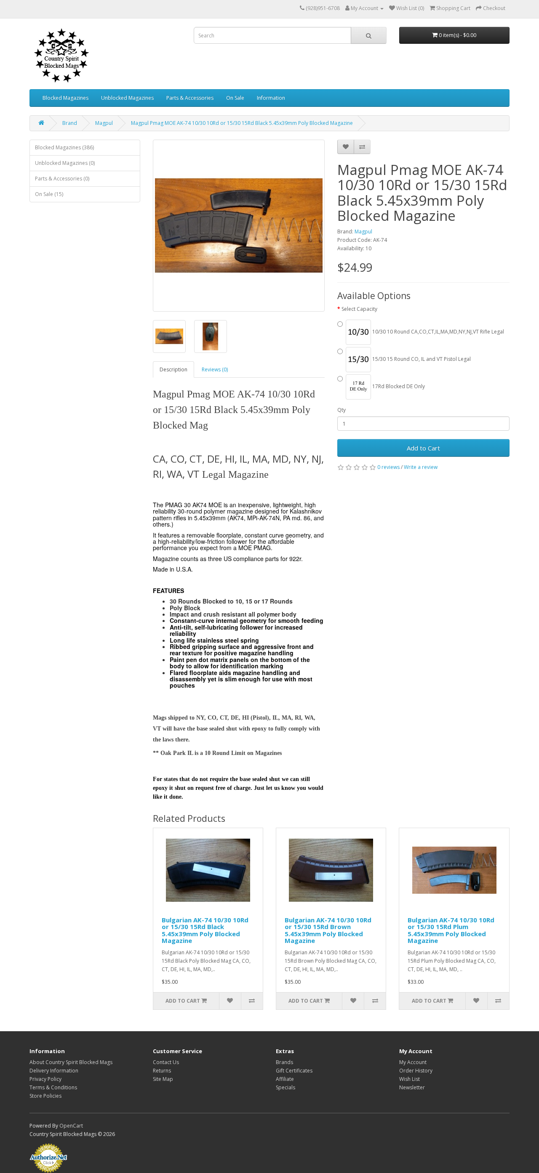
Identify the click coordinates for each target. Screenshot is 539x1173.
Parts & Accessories (189, 97)
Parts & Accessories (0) (62, 178)
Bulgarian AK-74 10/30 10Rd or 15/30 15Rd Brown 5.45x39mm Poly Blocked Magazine (328, 930)
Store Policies (45, 1095)
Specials (285, 1087)
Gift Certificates (294, 1070)
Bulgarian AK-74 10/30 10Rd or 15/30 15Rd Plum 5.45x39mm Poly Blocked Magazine (451, 930)
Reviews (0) (215, 369)
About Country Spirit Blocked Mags (70, 1062)
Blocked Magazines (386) (64, 147)
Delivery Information (53, 1070)
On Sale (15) (49, 194)
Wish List (409, 1079)
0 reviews (388, 467)
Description (173, 369)
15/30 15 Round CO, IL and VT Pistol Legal (421, 359)
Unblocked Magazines (127, 97)
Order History (415, 1070)
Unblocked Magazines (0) (65, 163)
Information (271, 97)
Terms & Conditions (53, 1087)
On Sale (235, 97)
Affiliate (285, 1079)
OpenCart (71, 1125)
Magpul (104, 123)
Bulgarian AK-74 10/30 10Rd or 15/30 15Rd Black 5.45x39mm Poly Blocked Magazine (205, 930)
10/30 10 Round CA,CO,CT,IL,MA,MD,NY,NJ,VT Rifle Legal (437, 331)
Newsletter (412, 1087)
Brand (69, 123)
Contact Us (166, 1062)
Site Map (163, 1079)
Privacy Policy (45, 1079)
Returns (162, 1070)
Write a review (421, 467)
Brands (284, 1062)
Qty (341, 409)
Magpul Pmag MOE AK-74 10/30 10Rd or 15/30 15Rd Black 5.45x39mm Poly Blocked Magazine (242, 123)
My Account (413, 1062)
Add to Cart (423, 448)
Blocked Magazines (65, 97)
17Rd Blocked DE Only (398, 386)
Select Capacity (359, 308)
